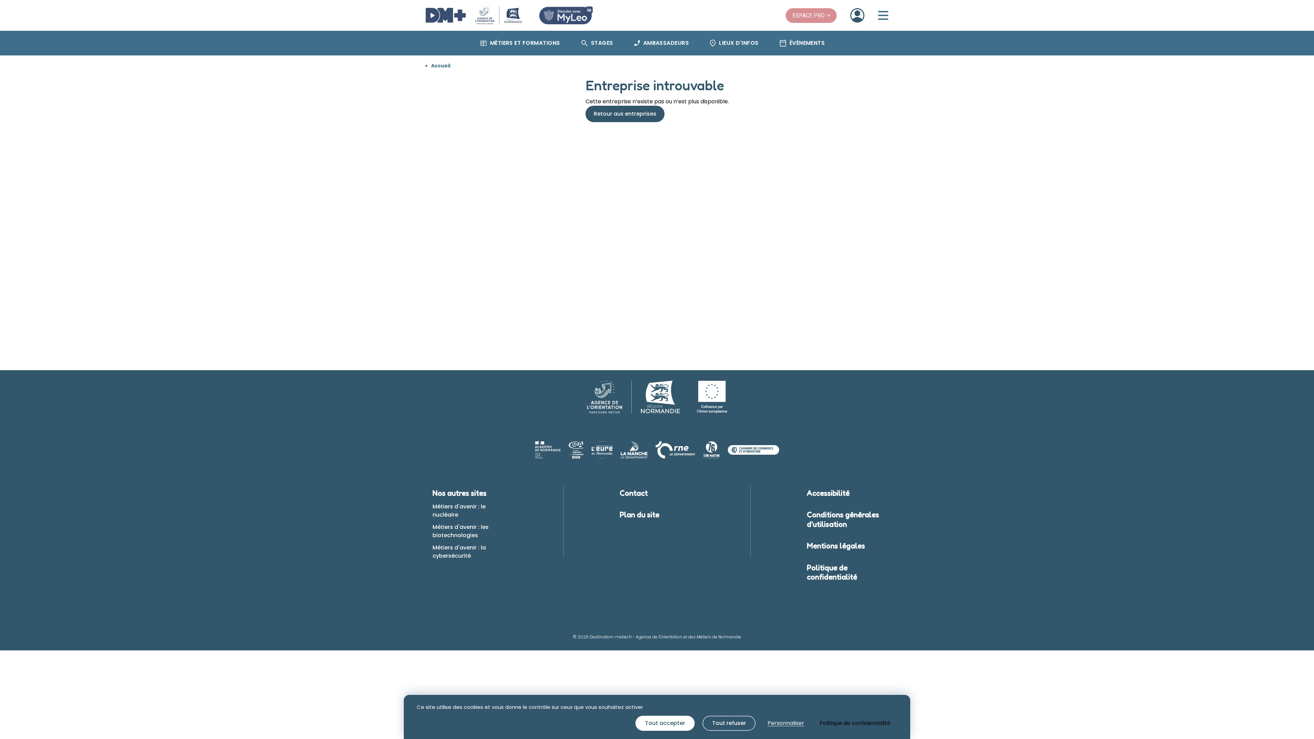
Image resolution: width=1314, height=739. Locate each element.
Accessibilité (828, 493)
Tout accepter (665, 723)
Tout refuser (729, 723)
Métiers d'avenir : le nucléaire (459, 511)
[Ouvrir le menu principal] (883, 15)
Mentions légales (836, 545)
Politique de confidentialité (832, 572)
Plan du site (639, 514)
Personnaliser (786, 723)
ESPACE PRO (809, 15)
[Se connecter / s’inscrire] (857, 15)
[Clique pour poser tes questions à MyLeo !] (566, 15)
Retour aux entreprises (625, 114)
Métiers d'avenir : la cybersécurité (459, 552)
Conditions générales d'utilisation (843, 519)
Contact (634, 493)
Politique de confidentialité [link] (855, 723)
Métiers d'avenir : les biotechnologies (461, 531)
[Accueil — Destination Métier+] (474, 15)
